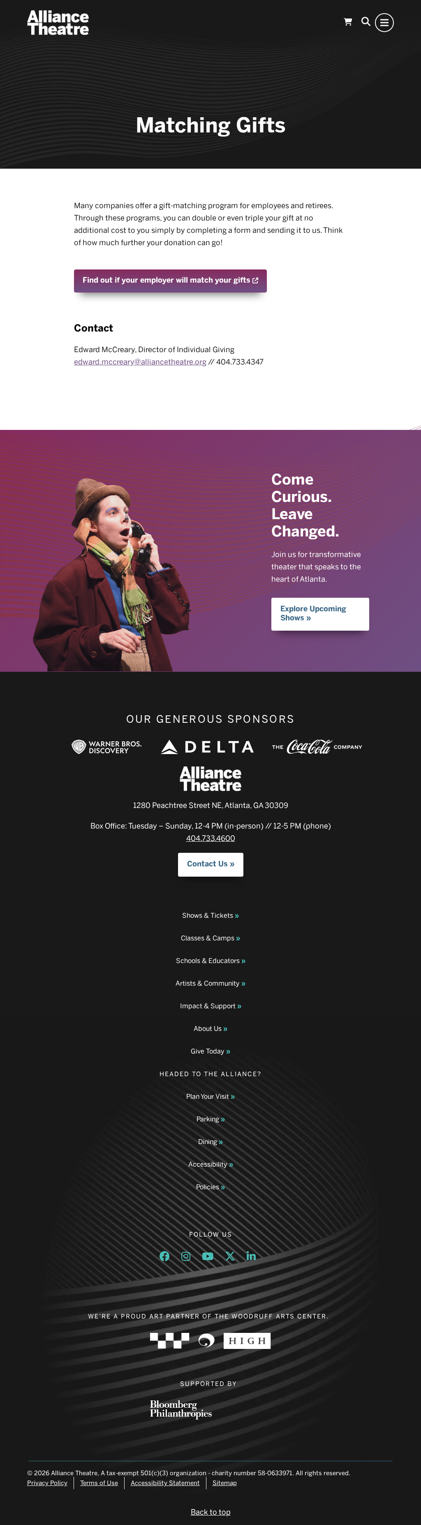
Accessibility (207, 1164)
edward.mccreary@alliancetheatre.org (140, 362)
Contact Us (207, 863)
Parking (208, 1119)
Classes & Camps (207, 938)
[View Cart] (348, 22)
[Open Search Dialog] (366, 22)
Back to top (211, 1512)
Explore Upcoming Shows (313, 613)
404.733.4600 (210, 838)
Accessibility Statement (165, 1483)
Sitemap (225, 1483)
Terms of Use (99, 1483)
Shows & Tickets (207, 915)
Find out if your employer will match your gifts (175, 280)
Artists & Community (208, 983)
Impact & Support (208, 1006)
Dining (207, 1142)
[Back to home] (58, 22)
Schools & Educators (208, 961)
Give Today (207, 1051)
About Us (208, 1029)
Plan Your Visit (207, 1096)
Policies (207, 1187)
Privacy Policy (47, 1483)
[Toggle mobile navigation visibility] (384, 22)
